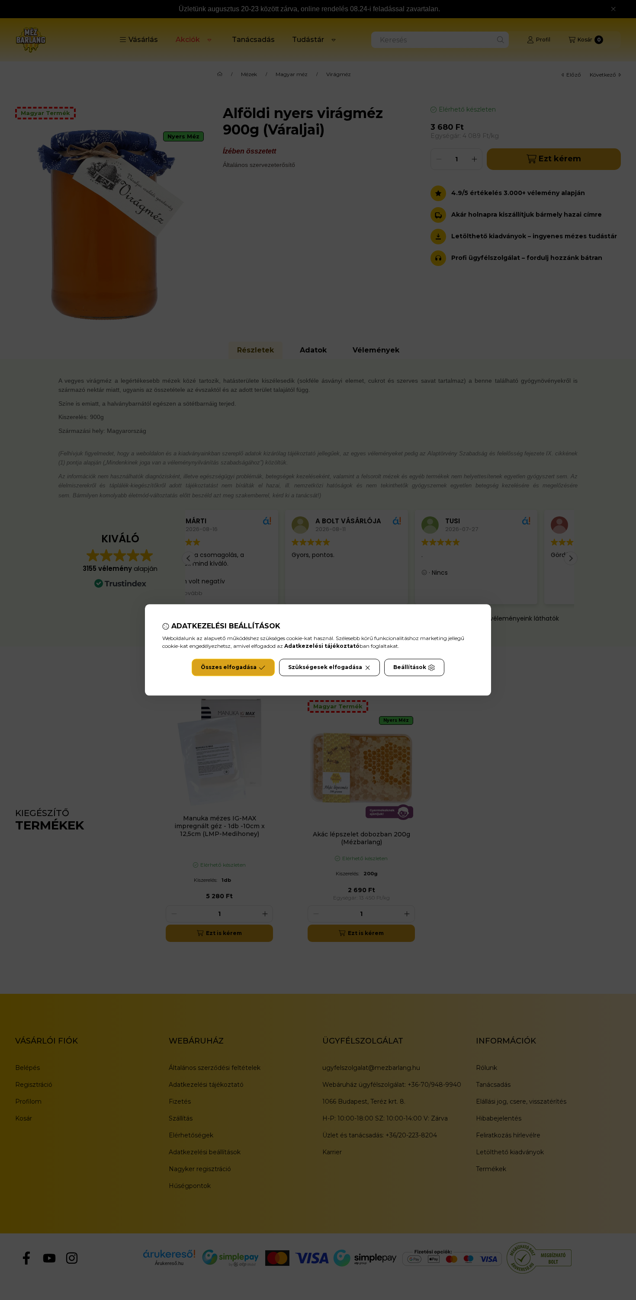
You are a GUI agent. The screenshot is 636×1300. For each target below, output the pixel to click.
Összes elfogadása (229, 667)
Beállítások (409, 667)
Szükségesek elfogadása (325, 667)
